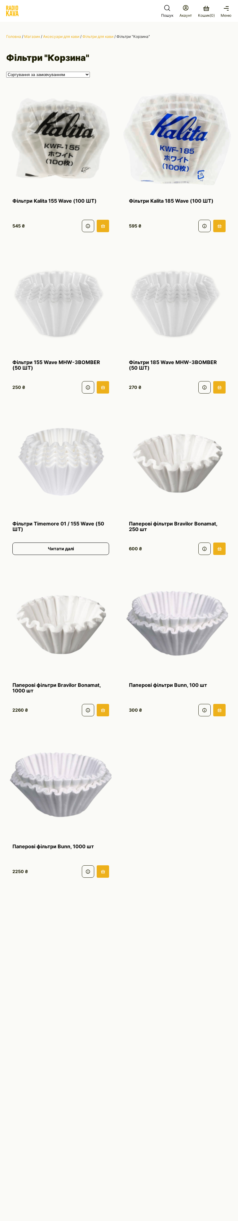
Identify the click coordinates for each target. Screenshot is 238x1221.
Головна (13, 36)
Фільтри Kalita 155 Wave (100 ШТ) (54, 201)
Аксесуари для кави (61, 36)
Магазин (32, 36)
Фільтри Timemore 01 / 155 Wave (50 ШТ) (58, 526)
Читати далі (61, 548)
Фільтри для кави (97, 36)
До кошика (103, 226)
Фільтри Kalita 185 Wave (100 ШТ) (171, 201)
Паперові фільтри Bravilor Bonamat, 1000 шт (56, 688)
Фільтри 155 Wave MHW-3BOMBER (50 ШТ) (56, 365)
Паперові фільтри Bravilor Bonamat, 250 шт (173, 526)
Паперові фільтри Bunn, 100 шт (168, 685)
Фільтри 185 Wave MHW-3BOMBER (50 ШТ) (173, 365)
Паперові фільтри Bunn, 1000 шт (53, 846)
